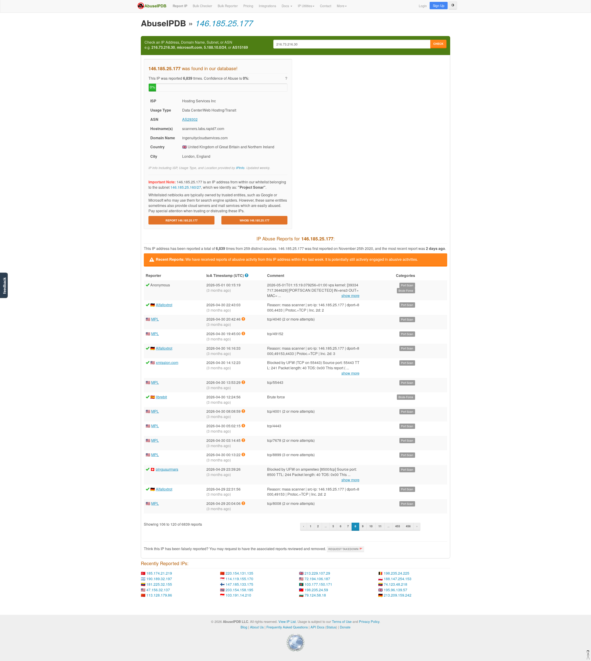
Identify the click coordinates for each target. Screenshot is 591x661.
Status (331, 627)
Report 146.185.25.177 (182, 220)
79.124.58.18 (315, 595)
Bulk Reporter (228, 5)
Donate (345, 627)
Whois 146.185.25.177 (254, 220)
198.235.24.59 (316, 589)
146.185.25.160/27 (185, 187)
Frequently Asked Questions (287, 627)
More (340, 5)
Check (438, 44)
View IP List (287, 621)
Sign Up (438, 5)
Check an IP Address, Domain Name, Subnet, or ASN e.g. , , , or (196, 45)
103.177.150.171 (318, 584)
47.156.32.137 (158, 589)
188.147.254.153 (397, 578)
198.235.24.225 (396, 573)
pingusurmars (167, 469)
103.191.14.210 (238, 595)
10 (371, 526)
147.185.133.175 (239, 584)
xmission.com (167, 362)
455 (397, 526)
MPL (155, 319)
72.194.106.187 (317, 578)
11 (380, 526)
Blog (244, 627)
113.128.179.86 (159, 595)
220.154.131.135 (239, 573)
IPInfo (240, 168)
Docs (286, 5)
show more (350, 295)
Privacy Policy (369, 621)
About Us (257, 627)
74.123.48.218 (395, 584)
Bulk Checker (202, 5)
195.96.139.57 (395, 589)
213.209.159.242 (397, 595)
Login (423, 5)
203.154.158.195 (239, 589)
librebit (161, 397)
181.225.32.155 (159, 584)
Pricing (248, 5)
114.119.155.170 (239, 578)
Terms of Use (342, 621)
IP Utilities (305, 5)
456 (408, 526)
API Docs (317, 627)
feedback (4, 286)
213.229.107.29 (317, 573)
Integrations (267, 5)
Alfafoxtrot (164, 304)
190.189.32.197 (159, 578)
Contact (325, 5)
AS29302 (190, 119)
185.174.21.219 (159, 573)
